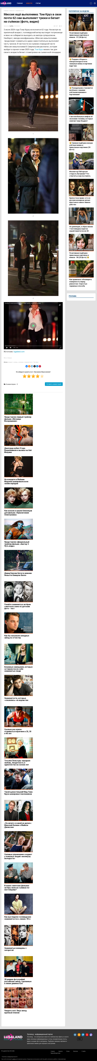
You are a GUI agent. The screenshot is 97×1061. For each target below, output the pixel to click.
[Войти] (95, 3)
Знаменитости (19, 10)
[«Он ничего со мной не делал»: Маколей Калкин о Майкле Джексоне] (18, 810)
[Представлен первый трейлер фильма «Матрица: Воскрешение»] (18, 404)
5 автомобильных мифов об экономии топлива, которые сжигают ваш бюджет (81, 119)
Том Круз (39, 49)
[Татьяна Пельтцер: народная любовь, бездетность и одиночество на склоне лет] (18, 747)
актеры (15, 362)
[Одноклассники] (29, 366)
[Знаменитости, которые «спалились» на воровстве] (18, 685)
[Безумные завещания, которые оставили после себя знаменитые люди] (18, 654)
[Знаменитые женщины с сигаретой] (18, 935)
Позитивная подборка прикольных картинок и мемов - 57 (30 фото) (79, 35)
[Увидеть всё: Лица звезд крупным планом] (18, 997)
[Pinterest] (40, 366)
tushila (11, 26)
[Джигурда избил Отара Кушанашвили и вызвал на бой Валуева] (18, 435)
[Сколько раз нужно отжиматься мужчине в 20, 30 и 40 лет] (18, 716)
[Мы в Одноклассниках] (79, 1034)
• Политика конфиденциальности (9, 1056)
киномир (20, 362)
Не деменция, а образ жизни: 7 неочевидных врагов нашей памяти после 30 (81, 229)
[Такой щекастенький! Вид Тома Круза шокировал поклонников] (18, 779)
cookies (14, 1059)
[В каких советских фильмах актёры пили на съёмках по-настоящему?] (18, 872)
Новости (11, 10)
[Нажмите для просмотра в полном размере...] (33, 131)
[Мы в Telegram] (83, 1034)
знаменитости (28, 362)
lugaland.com (19, 351)
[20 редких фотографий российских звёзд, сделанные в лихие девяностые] (18, 966)
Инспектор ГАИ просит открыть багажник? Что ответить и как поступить (79, 174)
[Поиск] (90, 3)
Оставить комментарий (53, 384)
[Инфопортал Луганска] (5, 5)
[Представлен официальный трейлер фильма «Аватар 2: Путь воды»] (18, 529)
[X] (34, 366)
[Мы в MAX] (91, 1034)
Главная (6, 10)
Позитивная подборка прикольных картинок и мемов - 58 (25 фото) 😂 (79, 255)
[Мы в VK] (75, 1034)
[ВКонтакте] (26, 366)
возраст (10, 362)
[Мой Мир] (37, 366)
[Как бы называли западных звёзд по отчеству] (18, 622)
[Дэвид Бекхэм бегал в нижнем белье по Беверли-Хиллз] (18, 560)
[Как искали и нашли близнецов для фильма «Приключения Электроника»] (18, 498)
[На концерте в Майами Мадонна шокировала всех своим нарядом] (18, 466)
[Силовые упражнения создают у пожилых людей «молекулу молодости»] (18, 841)
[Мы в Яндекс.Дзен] (87, 1034)
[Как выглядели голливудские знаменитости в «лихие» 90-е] (18, 904)
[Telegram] (32, 366)
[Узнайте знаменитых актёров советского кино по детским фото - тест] (18, 591)
